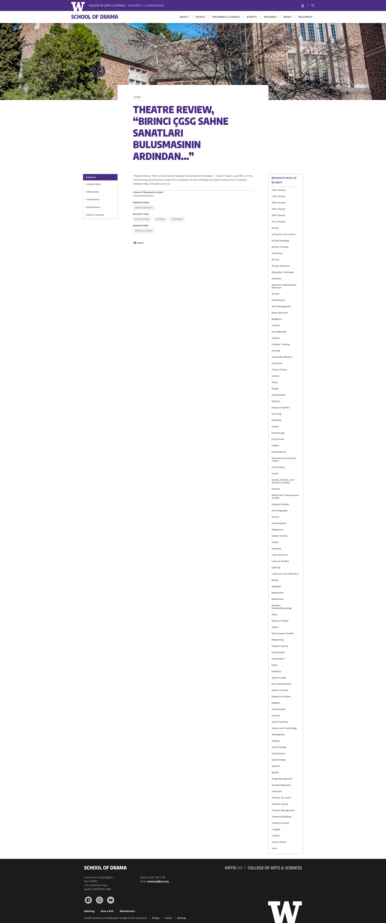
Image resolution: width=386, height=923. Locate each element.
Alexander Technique (283, 272)
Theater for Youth (281, 797)
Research (270, 16)
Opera (275, 627)
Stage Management (282, 778)
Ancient (276, 293)
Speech (275, 772)
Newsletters (127, 911)
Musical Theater (280, 620)
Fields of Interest (95, 214)
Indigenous (277, 529)
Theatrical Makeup (282, 816)
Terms (168, 918)
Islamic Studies (279, 535)
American (277, 278)
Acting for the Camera (283, 234)
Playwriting (277, 639)
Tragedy (276, 829)
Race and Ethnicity (281, 683)
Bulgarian (277, 319)
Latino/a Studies (280, 561)
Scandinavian (279, 709)
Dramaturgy (278, 432)
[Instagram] (99, 900)
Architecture (278, 300)
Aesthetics (277, 253)
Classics (276, 338)
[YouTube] (110, 900)
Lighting (276, 567)
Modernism (277, 599)
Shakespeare (278, 734)
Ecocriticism (278, 439)
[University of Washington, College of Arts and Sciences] (117, 6)
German (276, 488)
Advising (89, 911)
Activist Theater (280, 246)
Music (275, 614)
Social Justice (278, 753)
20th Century (278, 215)
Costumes (277, 363)
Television (277, 791)
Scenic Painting (280, 721)
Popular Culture (280, 646)
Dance (275, 382)
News (287, 16)
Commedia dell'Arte (282, 356)
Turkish (276, 835)
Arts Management (281, 306)
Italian (275, 542)
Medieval (276, 586)
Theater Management (283, 810)
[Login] (302, 5)
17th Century (278, 196)
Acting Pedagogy (280, 240)
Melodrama (278, 592)
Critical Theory (279, 369)
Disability (277, 420)
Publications (92, 191)
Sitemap (181, 918)
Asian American (280, 312)
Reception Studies (281, 696)
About (184, 16)
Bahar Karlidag (144, 208)
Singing (275, 740)
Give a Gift (107, 911)
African (275, 259)
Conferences (92, 199)
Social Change (279, 747)
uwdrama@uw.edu (158, 881)
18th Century (278, 202)
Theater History (280, 804)
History (275, 516)
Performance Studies (283, 633)
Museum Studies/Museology (282, 607)
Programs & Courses (226, 16)
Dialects (276, 401)
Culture (275, 375)
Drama (275, 426)
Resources (305, 16)
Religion (276, 702)
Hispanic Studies (280, 504)
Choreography (279, 331)
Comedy (276, 350)
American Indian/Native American (284, 286)
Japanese (276, 548)
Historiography (280, 510)
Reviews (160, 219)
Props (274, 665)
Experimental (279, 451)
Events (252, 16)
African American (281, 265)
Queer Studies (279, 677)
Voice (274, 848)
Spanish (276, 766)
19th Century (278, 208)
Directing (276, 413)
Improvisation (279, 523)
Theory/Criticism (280, 823)
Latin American (280, 554)
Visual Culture (279, 841)
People (200, 16)
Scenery (276, 715)
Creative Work (93, 184)
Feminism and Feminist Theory (284, 459)
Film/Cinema (278, 467)
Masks (275, 580)
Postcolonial (278, 652)
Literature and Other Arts (285, 573)
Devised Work (279, 394)
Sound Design (279, 759)
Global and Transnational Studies (285, 496)
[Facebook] (88, 900)
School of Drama (94, 16)
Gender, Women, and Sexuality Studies (283, 481)
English (275, 445)
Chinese (276, 325)
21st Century (278, 221)
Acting (275, 227)
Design (275, 388)
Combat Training (281, 344)
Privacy (156, 918)
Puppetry (276, 671)
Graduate (177, 219)
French (275, 473)
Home (137, 97)
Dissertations (93, 207)
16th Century (278, 190)
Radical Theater (280, 690)
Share (140, 243)
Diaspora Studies (281, 407)
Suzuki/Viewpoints (281, 785)
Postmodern (278, 658)
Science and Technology (284, 728)
